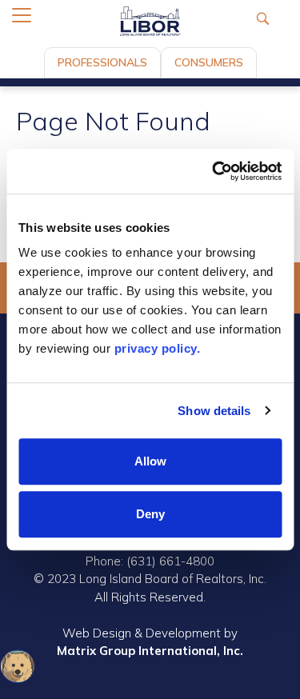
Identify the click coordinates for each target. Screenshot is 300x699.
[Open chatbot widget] (17, 666)
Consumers (208, 62)
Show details (214, 410)
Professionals (102, 62)
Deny (150, 514)
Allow (150, 461)
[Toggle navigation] (21, 15)
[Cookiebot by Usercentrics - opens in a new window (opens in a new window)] (214, 171)
